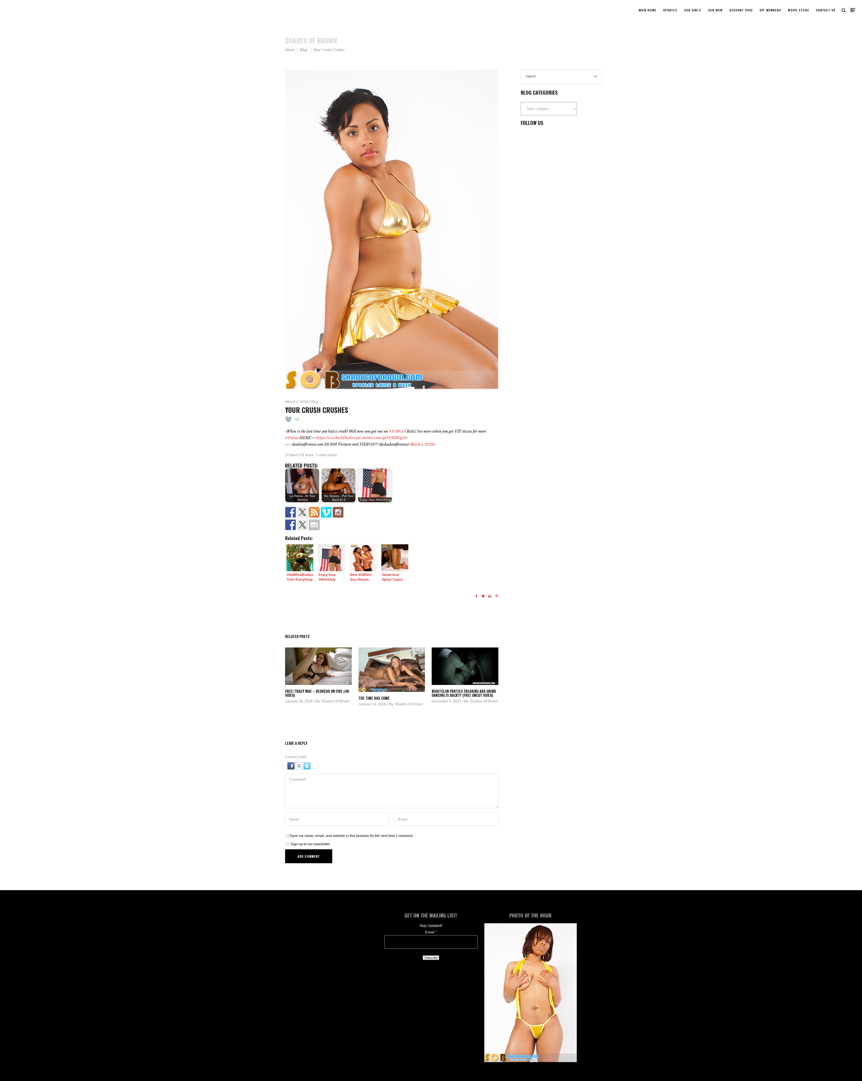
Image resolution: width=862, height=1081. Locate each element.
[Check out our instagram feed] (338, 512)
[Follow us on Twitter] (302, 512)
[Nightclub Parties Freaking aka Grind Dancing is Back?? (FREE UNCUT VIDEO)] (465, 666)
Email (431, 932)
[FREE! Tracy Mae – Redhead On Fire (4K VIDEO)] (318, 666)
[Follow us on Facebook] (290, 512)
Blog (303, 50)
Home (290, 50)
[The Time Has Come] (391, 669)
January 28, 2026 (299, 701)
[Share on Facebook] (290, 524)
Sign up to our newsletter (310, 844)
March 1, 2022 (296, 401)
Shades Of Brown (335, 701)
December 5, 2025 (446, 701)
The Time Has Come (374, 698)
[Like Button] (288, 419)
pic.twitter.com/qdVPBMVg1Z (381, 438)
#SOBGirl (397, 431)
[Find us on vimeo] (326, 512)
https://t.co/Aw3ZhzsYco (335, 438)
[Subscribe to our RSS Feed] (314, 512)
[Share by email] (314, 524)
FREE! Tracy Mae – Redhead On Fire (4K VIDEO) (317, 693)
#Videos (292, 438)
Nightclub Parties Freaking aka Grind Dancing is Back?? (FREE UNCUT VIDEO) (464, 693)
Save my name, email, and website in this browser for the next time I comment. (351, 836)
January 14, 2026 (372, 704)
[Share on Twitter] (302, 524)
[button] (291, 768)
